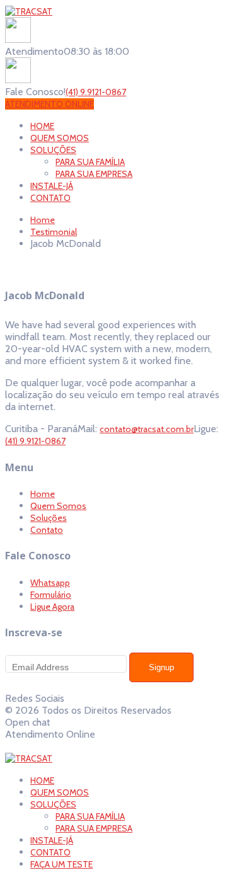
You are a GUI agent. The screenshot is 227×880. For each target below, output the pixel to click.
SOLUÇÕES (53, 804)
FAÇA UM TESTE (61, 864)
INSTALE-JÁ (51, 840)
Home (42, 494)
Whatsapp (50, 582)
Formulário (50, 594)
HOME (42, 780)
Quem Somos (58, 505)
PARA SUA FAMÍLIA (90, 816)
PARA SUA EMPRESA (93, 828)
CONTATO (50, 852)
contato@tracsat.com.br (147, 429)
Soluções (48, 517)
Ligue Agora (52, 606)
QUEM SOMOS (59, 792)
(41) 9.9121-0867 (96, 92)
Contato (46, 529)
